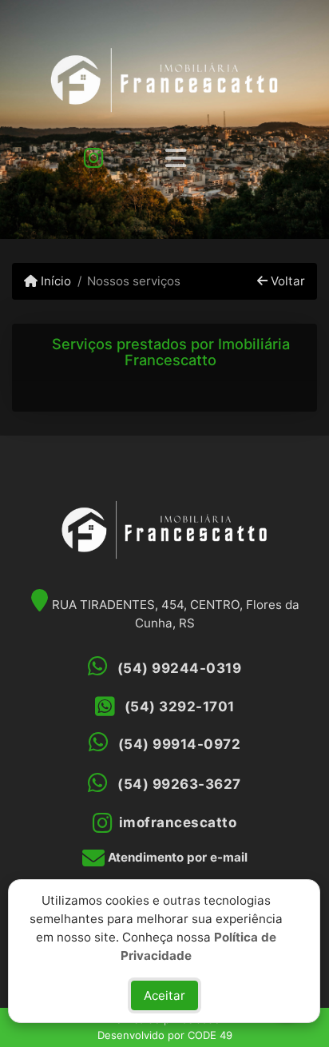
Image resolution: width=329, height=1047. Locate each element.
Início (54, 281)
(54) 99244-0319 (179, 668)
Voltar (286, 281)
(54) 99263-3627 (179, 784)
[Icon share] (94, 157)
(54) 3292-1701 (180, 707)
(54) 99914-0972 (179, 744)
